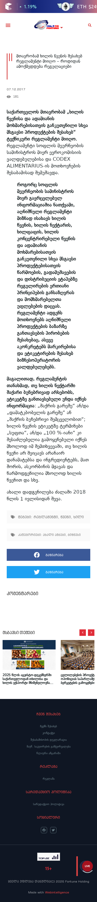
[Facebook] (44, 830)
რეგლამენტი (46, 517)
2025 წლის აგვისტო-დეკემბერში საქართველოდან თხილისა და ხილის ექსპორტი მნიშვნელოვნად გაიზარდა (28, 679)
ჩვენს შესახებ (48, 726)
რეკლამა (49, 778)
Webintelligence (57, 892)
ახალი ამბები (54, 535)
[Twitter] (53, 830)
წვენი (66, 517)
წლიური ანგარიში (48, 753)
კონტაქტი (48, 733)
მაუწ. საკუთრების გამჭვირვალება (49, 746)
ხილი (78, 517)
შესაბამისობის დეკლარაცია (49, 740)
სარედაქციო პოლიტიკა (48, 804)
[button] (8, 25)
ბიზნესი (74, 535)
